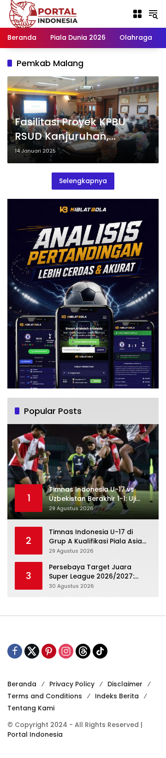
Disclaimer (124, 684)
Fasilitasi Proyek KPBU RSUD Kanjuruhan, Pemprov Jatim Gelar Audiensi (70, 129)
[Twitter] (31, 651)
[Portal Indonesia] (43, 13)
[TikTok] (100, 651)
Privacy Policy (72, 684)
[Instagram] (66, 651)
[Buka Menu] (137, 13)
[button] (153, 13)
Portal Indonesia (35, 734)
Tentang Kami (30, 708)
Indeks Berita (117, 696)
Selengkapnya (83, 180)
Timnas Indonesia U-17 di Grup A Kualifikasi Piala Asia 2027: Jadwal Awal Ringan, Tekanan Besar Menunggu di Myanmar (97, 537)
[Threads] (83, 651)
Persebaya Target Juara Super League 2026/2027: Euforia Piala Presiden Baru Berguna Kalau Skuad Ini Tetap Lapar (93, 572)
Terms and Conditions (44, 696)
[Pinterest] (49, 651)
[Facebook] (14, 651)
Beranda (21, 684)
